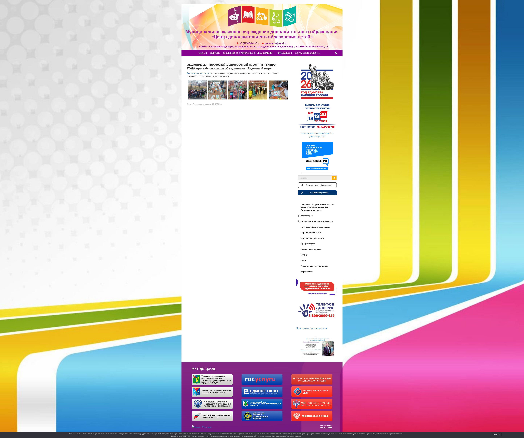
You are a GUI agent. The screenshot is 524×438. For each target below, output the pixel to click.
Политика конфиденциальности (311, 328)
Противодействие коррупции (315, 227)
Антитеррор (307, 215)
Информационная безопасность (317, 221)
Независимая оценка (311, 249)
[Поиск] (334, 178)
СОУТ (303, 260)
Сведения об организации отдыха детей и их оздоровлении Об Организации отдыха (317, 207)
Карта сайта (307, 271)
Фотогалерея (285, 53)
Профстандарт (308, 243)
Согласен (496, 434)
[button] (336, 53)
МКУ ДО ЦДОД (203, 369)
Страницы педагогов (311, 232)
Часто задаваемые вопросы (314, 266)
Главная (202, 53)
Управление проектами (312, 238)
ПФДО (304, 255)
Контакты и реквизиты (307, 53)
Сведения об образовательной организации (247, 53)
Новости (215, 53)
